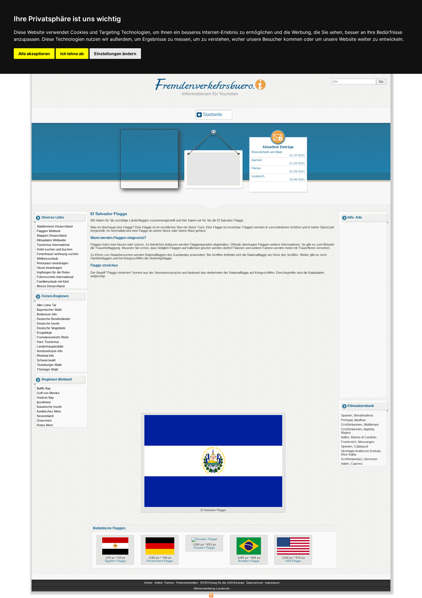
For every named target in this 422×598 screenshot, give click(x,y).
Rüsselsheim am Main (266, 152)
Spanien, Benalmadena (357, 415)
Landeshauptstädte (50, 346)
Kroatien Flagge (204, 547)
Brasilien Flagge (249, 560)
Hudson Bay (45, 397)
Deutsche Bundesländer (53, 319)
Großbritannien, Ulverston (359, 459)
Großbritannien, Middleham (360, 424)
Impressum (272, 582)
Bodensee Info (47, 314)
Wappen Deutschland (52, 235)
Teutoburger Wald (49, 364)
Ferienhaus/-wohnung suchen (57, 254)
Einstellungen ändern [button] (115, 53)
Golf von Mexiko (48, 393)
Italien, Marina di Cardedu (358, 437)
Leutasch (257, 176)
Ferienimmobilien (187, 582)
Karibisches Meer (49, 411)
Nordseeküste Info (50, 351)
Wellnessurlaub (47, 258)
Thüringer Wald (47, 369)
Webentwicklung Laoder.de (212, 588)
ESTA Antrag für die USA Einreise (222, 582)
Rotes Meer (45, 425)
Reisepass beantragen (52, 263)
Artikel (158, 582)
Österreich (44, 420)
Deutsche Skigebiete (51, 328)
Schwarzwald (46, 360)
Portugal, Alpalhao (353, 420)
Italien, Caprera (351, 463)
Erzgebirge (44, 332)
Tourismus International (53, 244)
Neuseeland (45, 416)
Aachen (256, 160)
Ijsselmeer (44, 402)
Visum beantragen (49, 267)
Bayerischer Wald (49, 309)
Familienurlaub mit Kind (53, 281)
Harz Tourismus (48, 342)
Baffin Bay (44, 388)
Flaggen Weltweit (48, 231)
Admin (148, 582)
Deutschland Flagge (159, 560)
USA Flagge (293, 560)
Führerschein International (55, 277)
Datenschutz (254, 582)
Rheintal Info (45, 355)
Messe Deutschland (51, 286)
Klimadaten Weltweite (51, 240)
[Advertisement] (213, 169)
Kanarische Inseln (49, 406)
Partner (169, 582)
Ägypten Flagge (115, 560)
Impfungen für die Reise (53, 272)
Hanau (256, 168)
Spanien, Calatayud (354, 446)
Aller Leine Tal (46, 305)
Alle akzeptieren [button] (34, 53)
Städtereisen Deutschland (55, 226)
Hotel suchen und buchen (54, 249)
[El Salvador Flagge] (213, 506)
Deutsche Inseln (48, 323)
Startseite (212, 114)
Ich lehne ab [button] (72, 53)
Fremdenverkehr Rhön (53, 337)
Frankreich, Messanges (357, 441)
